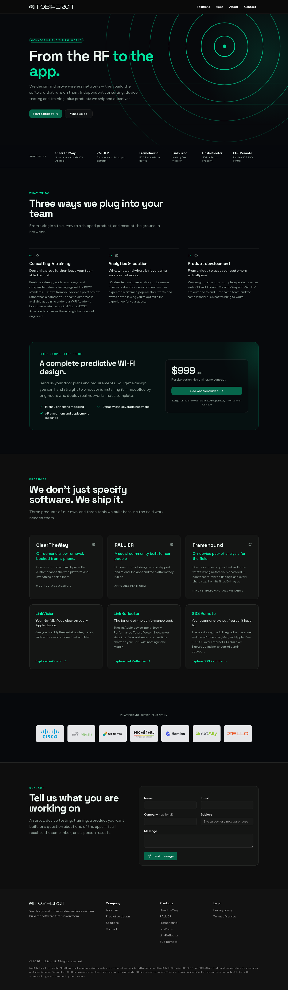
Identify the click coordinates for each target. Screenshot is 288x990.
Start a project (43, 114)
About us (112, 910)
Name (148, 798)
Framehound (169, 923)
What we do (78, 114)
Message (150, 830)
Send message (163, 856)
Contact (250, 7)
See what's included (204, 391)
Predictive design (118, 916)
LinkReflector (169, 935)
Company (158, 814)
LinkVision (166, 929)
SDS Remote (169, 942)
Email (205, 798)
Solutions (203, 7)
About (233, 7)
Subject (206, 814)
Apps (219, 7)
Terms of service (224, 916)
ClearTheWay (169, 910)
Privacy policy (222, 910)
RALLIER (165, 916)
